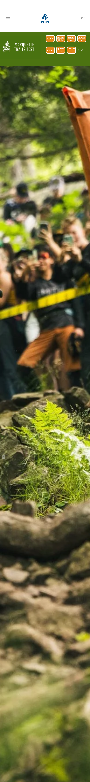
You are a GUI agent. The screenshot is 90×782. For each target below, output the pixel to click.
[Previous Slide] (3, 457)
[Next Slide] (86, 457)
